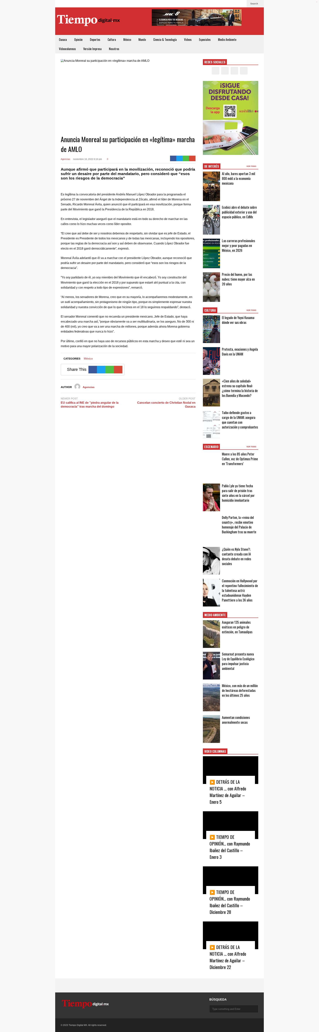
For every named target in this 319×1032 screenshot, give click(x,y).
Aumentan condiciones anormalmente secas (236, 720)
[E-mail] (192, 158)
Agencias (65, 159)
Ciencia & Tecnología (165, 39)
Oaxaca (63, 39)
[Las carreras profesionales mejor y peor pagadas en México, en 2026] (211, 253)
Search (254, 3)
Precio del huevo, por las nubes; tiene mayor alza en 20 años (238, 279)
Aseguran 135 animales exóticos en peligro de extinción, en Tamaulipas (237, 627)
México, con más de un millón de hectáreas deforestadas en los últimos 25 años (240, 690)
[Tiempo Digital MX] (88, 21)
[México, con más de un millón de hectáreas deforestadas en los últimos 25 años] (211, 697)
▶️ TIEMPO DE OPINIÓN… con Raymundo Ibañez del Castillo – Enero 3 (230, 846)
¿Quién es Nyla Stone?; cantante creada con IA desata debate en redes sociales (236, 556)
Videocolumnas (67, 49)
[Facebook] (224, 3)
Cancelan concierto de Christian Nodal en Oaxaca (166, 404)
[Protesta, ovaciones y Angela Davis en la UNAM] (211, 361)
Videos (188, 39)
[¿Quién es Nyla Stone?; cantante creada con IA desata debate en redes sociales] (211, 561)
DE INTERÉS (211, 166)
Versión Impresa (92, 49)
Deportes (95, 39)
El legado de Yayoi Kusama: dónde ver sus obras (238, 320)
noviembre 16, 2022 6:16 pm (87, 159)
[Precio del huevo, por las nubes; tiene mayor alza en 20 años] (211, 287)
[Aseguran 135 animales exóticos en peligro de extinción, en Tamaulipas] (211, 634)
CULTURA (210, 310)
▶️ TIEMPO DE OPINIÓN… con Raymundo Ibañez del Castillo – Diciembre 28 (230, 902)
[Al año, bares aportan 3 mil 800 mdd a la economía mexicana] (211, 186)
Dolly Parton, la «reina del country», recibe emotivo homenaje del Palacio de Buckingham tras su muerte (239, 524)
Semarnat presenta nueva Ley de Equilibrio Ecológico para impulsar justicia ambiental (238, 661)
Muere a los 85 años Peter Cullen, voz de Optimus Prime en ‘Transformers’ (240, 459)
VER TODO (251, 166)
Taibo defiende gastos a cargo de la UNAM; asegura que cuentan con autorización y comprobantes (240, 419)
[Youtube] (242, 3)
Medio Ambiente (227, 39)
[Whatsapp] (186, 158)
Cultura (112, 39)
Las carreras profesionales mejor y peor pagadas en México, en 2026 (238, 245)
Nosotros (114, 49)
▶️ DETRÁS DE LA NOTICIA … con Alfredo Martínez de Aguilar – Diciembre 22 (228, 957)
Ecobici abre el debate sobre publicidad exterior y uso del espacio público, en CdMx (239, 212)
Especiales (205, 39)
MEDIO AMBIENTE (215, 615)
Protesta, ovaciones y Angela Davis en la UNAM (240, 351)
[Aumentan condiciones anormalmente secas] (211, 729)
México (127, 39)
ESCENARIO (211, 447)
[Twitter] (230, 3)
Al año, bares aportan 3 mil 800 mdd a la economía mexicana (238, 178)
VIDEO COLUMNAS (215, 751)
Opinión (78, 39)
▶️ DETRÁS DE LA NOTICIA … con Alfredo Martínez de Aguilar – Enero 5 (228, 791)
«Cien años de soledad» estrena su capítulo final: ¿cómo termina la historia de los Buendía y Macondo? (240, 388)
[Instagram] (236, 3)
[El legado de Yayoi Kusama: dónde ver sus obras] (211, 329)
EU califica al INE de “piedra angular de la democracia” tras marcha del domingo (90, 404)
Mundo (142, 39)
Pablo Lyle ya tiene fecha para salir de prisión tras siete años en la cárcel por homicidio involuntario (238, 493)
